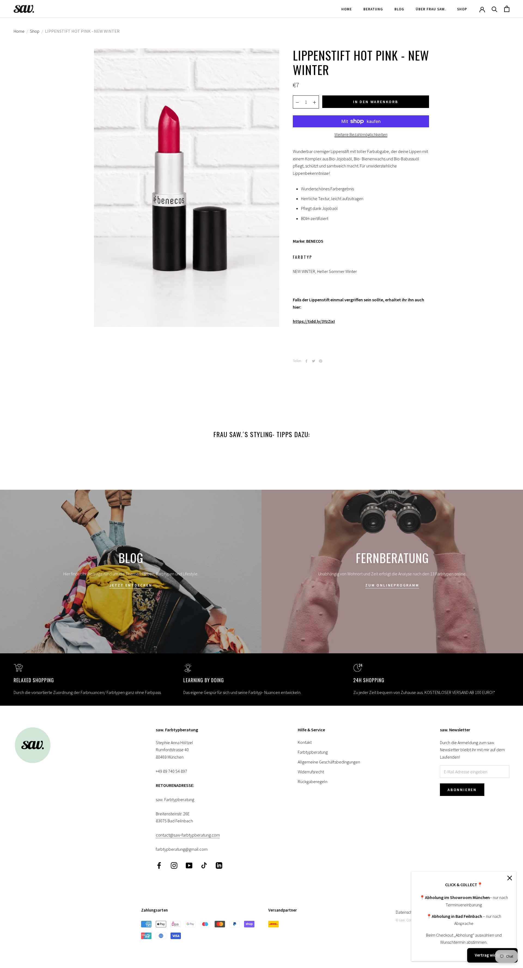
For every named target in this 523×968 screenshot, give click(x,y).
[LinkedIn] (219, 865)
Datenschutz (407, 912)
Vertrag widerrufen (492, 955)
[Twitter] (313, 361)
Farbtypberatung (313, 752)
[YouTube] (189, 865)
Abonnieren (462, 789)
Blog (399, 9)
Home (346, 9)
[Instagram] (174, 865)
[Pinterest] (320, 361)
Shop (462, 9)
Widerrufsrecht (311, 771)
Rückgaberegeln (312, 781)
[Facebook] (306, 361)
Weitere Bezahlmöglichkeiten (361, 134)
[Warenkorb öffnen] (506, 9)
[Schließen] (509, 878)
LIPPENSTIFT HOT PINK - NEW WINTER (82, 31)
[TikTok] (204, 865)
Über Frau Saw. (431, 9)
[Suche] (494, 9)
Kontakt (305, 742)
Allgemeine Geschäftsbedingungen (329, 762)
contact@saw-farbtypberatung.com (188, 835)
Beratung (373, 9)
